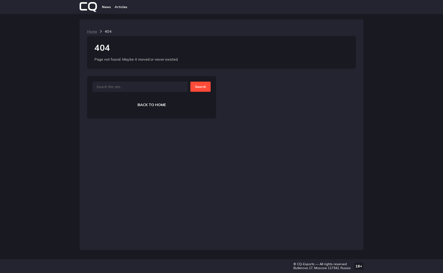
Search (200, 87)
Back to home (152, 104)
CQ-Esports (305, 264)
